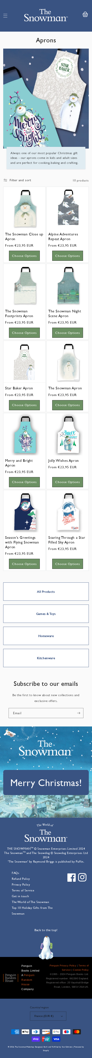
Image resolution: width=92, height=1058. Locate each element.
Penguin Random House (27, 980)
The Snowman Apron (65, 388)
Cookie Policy (81, 970)
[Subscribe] (78, 713)
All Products (46, 591)
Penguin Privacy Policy (63, 965)
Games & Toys (46, 613)
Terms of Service (23, 890)
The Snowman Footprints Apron (19, 313)
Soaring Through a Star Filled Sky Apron (66, 540)
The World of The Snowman (30, 902)
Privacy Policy (21, 884)
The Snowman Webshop (24, 1046)
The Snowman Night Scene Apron (64, 313)
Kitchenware (46, 658)
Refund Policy (21, 878)
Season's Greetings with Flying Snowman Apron (22, 542)
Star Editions (67, 1046)
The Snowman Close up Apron (24, 236)
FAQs (15, 873)
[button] (5, 15)
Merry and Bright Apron (19, 463)
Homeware (46, 636)
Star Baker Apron (19, 388)
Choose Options (24, 255)
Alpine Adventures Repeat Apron (63, 236)
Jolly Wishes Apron (63, 460)
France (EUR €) (44, 1016)
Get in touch (20, 896)
